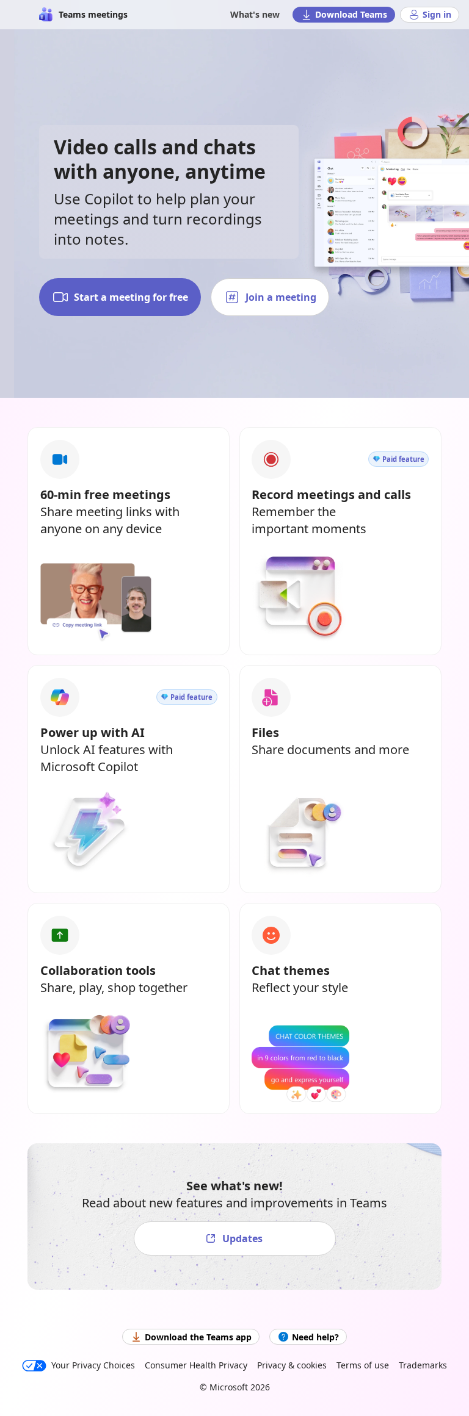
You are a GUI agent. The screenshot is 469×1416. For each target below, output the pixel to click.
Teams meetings (93, 14)
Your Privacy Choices (93, 1365)
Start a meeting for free (131, 297)
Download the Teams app (198, 1337)
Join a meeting (280, 297)
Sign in (437, 14)
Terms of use (362, 1365)
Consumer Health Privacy (196, 1365)
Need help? (315, 1337)
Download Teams (351, 14)
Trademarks (423, 1365)
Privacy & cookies (292, 1365)
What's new (255, 14)
